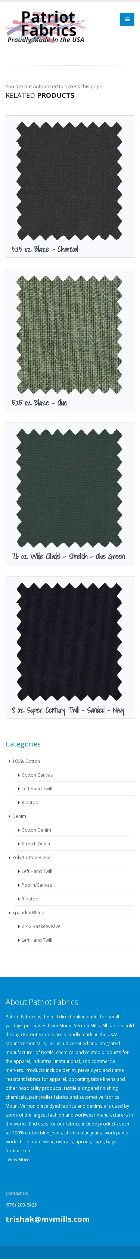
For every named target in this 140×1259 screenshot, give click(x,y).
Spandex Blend (28, 912)
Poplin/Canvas (37, 885)
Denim (19, 816)
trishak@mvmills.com (48, 1219)
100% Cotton (26, 761)
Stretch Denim (37, 844)
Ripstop (30, 802)
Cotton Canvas (37, 775)
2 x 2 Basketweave (41, 926)
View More (18, 1159)
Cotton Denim (36, 830)
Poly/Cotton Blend (31, 857)
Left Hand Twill (37, 788)
